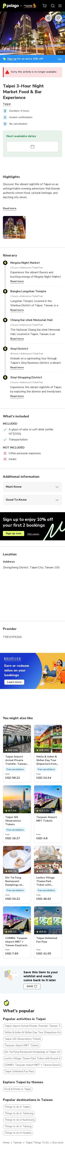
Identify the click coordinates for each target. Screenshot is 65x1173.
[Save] (27, 729)
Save (30, 986)
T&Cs (60, 59)
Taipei (7, 104)
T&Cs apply (33, 534)
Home (6, 1142)
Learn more (14, 682)
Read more (9, 208)
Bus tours (58, 1142)
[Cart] (45, 6)
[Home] (19, 6)
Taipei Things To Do (37, 1142)
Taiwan (17, 1142)
